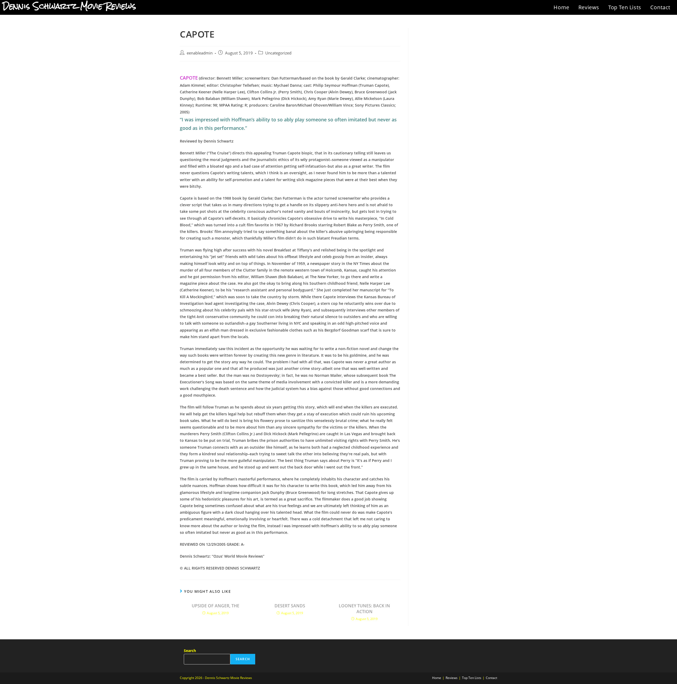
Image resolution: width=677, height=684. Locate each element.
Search (190, 650)
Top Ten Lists (624, 7)
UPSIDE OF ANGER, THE (215, 606)
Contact (660, 7)
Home (561, 7)
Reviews (588, 7)
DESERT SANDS (290, 606)
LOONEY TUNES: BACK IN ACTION (364, 608)
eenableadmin (200, 53)
